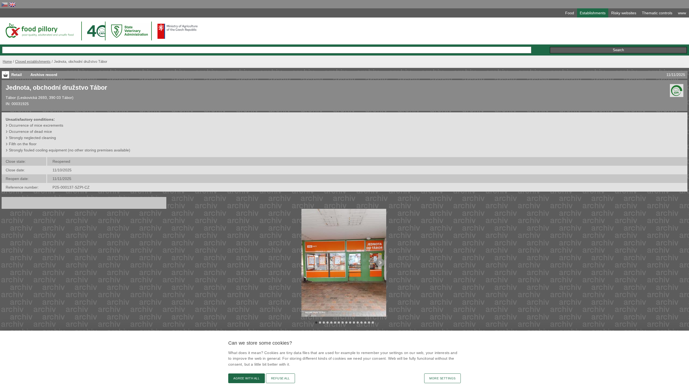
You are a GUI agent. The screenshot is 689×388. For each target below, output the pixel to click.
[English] (12, 4)
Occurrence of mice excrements (36, 125)
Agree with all (246, 378)
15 (369, 322)
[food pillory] (39, 30)
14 (365, 322)
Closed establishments (33, 62)
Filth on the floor (23, 144)
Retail (16, 74)
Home (7, 62)
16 (373, 322)
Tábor (11, 97)
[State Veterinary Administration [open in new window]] (130, 30)
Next (380, 262)
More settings (442, 378)
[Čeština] (4, 4)
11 (354, 322)
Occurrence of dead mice (30, 131)
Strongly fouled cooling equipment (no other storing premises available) (69, 150)
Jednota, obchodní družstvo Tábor (56, 87)
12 (358, 322)
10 (350, 322)
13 (361, 322)
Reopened (61, 161)
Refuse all (280, 378)
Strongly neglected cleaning (32, 138)
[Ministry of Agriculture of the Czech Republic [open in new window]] (177, 31)
